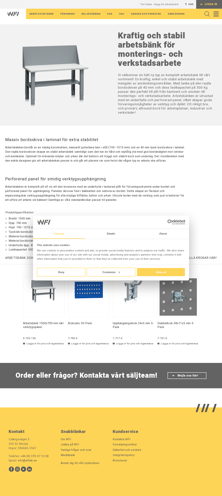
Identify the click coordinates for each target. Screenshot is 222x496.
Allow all (161, 271)
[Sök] (206, 14)
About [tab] (163, 233)
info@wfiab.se (27, 460)
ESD (109, 13)
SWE (190, 4)
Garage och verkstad (146, 13)
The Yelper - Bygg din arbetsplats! (159, 4)
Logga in (211, 4)
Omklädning (176, 13)
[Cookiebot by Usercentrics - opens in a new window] (170, 222)
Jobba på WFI (70, 444)
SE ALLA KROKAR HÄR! (200, 258)
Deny (61, 271)
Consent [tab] (59, 233)
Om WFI (66, 439)
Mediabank (68, 455)
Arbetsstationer (41, 13)
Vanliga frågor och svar (76, 450)
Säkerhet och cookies (127, 450)
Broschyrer (120, 460)
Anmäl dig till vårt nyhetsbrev (80, 463)
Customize (109, 271)
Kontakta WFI (122, 439)
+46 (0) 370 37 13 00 (34, 456)
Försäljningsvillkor (125, 444)
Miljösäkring (91, 13)
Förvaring (67, 13)
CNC (121, 13)
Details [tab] (111, 233)
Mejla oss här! (188, 376)
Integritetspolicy (124, 455)
